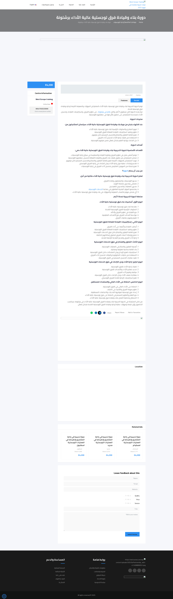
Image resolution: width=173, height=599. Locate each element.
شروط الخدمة (101, 578)
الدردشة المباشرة (59, 567)
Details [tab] (136, 100)
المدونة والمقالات (99, 571)
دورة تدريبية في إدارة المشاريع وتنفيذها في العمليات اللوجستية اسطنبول (75, 441)
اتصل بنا (61, 4)
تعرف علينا (82, 4)
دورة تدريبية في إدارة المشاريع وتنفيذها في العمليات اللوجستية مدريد (103, 441)
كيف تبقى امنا (60, 575)
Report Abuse (119, 312)
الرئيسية (92, 4)
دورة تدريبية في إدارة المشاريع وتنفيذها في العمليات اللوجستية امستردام (131, 441)
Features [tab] (124, 100)
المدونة (71, 4)
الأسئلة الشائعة (60, 571)
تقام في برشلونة (104, 112)
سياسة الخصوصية (100, 582)
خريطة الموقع (101, 575)
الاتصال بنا (62, 582)
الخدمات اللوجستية (96, 189)
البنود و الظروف (60, 578)
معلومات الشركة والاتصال (97, 567)
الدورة (125, 170)
